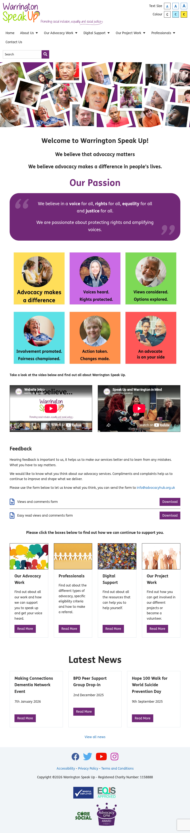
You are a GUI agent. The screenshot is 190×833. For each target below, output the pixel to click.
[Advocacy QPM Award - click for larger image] (106, 815)
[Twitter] (87, 756)
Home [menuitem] (10, 33)
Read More (25, 629)
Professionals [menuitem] (161, 33)
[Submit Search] (45, 54)
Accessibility (66, 768)
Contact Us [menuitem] (14, 42)
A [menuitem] (167, 6)
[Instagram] (114, 756)
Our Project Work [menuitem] (128, 33)
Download (170, 502)
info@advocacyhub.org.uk (156, 488)
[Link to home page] (21, 15)
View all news (95, 737)
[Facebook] (75, 756)
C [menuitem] (167, 14)
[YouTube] (101, 756)
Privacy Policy (88, 768)
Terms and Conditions (117, 768)
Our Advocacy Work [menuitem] (58, 33)
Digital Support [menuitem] (94, 33)
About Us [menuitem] (27, 33)
